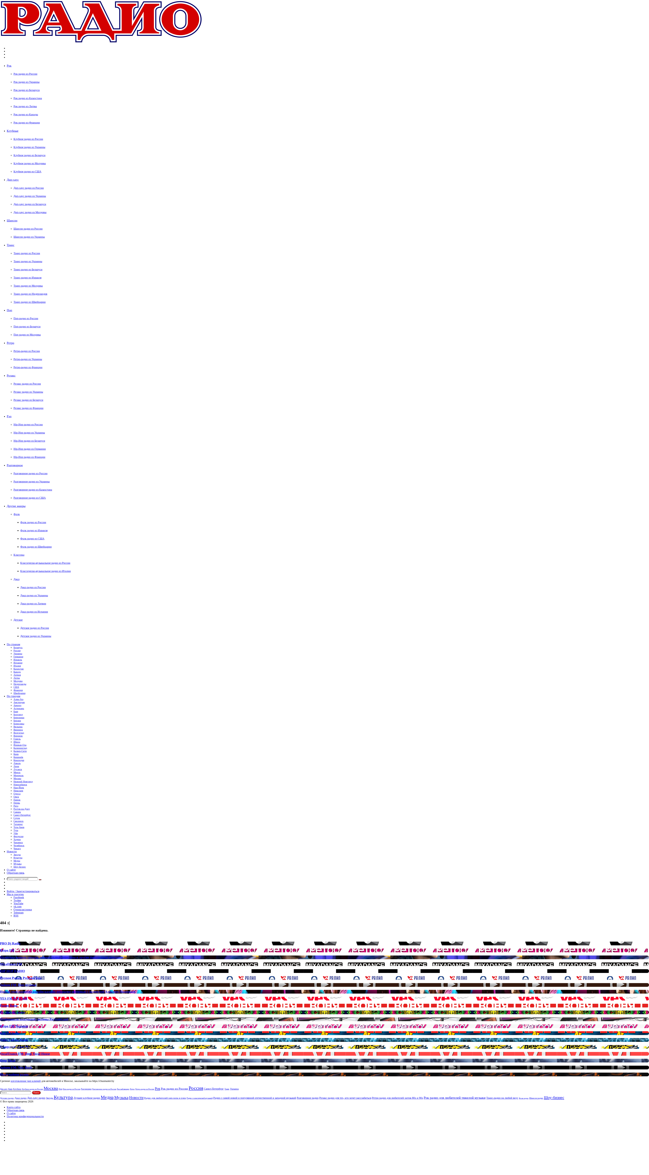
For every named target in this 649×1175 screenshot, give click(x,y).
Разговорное (15, 465)
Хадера (17, 839)
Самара (17, 812)
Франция (18, 690)
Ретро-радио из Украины (28, 359)
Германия (18, 656)
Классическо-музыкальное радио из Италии (45, 571)
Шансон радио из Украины (29, 236)
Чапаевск (18, 842)
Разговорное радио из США (30, 497)
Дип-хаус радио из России (29, 187)
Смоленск (18, 821)
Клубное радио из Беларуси (29, 155)
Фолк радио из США (32, 538)
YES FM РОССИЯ (13, 998)
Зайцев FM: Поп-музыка (18, 985)
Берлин (17, 720)
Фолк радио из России (33, 522)
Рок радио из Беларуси (27, 90)
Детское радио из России (34, 628)
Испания (18, 663)
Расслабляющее (123, 1089)
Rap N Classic (9, 1033)
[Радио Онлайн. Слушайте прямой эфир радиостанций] (101, 42)
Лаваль (17, 763)
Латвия (17, 675)
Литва (17, 678)
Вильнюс (18, 727)
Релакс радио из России (27, 383)
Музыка (17, 864)
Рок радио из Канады (26, 114)
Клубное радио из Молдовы (30, 163)
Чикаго (17, 848)
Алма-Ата (18, 699)
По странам (13, 644)
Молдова (18, 681)
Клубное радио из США (27, 171)
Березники (19, 717)
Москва (17, 778)
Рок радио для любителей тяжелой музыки (455, 1098)
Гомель (17, 739)
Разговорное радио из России (30, 473)
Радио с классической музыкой (200, 1098)
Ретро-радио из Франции (28, 367)
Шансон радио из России (28, 228)
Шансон (12, 220)
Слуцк (17, 818)
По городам (13, 696)
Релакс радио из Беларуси (28, 400)
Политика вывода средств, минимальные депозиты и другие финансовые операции (61, 957)
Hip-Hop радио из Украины (29, 432)
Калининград (20, 748)
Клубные (12, 131)
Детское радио (7, 1098)
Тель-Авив (19, 827)
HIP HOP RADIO (12, 971)
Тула (16, 830)
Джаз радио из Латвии (33, 603)
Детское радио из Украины (35, 636)
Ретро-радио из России (27, 351)
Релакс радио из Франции (28, 408)
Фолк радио (523, 1098)
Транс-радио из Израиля (27, 277)
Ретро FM (7, 950)
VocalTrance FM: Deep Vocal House (25, 1054)
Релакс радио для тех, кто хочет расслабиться (345, 1097)
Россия (17, 650)
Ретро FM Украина (14, 1026)
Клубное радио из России (28, 139)
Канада (17, 672)
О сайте (11, 869)
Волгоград (19, 733)
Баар (16, 711)
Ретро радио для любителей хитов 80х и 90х (397, 1097)
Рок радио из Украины (27, 82)
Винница (18, 730)
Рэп (9, 416)
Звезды (17, 854)
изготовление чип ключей (26, 1081)
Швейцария (19, 693)
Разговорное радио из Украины (32, 481)
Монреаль (18, 775)
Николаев (18, 790)
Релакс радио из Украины (28, 391)
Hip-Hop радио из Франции (29, 457)
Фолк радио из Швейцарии (36, 546)
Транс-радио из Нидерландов (30, 293)
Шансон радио (536, 1098)
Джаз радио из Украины (34, 595)
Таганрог (18, 824)
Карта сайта (13, 1107)
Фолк (17, 514)
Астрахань (19, 708)
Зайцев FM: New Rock (16, 1067)
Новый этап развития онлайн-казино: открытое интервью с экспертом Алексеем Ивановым (67, 991)
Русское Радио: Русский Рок (20, 978)
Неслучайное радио (14, 1074)
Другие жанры (16, 506)
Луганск (18, 769)
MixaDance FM (11, 964)
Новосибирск (20, 784)
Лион (16, 766)
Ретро (10, 343)
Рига (16, 806)
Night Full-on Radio (14, 1040)
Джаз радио (21, 1098)
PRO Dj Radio (10, 943)
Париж (17, 800)
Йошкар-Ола (20, 745)
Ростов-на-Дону (22, 809)
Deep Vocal (7, 1060)
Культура (18, 857)
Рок (9, 65)
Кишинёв (18, 757)
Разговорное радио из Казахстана (33, 489)
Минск (17, 772)
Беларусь (18, 647)
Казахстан (19, 669)
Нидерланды (20, 684)
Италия (17, 666)
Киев (16, 754)
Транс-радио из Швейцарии (30, 302)
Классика (19, 554)
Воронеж (18, 736)
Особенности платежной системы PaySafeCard (34, 1019)
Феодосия (18, 836)
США (16, 687)
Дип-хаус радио (36, 1097)
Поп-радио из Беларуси (27, 326)
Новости (12, 851)
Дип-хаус (13, 179)
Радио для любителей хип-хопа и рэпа (165, 1098)
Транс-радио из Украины (28, 261)
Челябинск (19, 845)
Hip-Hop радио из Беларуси (29, 440)
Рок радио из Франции (27, 122)
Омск (16, 797)
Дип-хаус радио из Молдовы (30, 212)
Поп (9, 310)
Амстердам (19, 702)
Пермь (17, 803)
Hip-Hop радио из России (28, 424)
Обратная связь (15, 872)
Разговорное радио (308, 1097)
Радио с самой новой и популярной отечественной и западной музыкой (254, 1097)
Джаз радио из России (33, 587)
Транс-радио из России (27, 253)
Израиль (18, 659)
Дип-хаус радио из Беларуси (30, 204)
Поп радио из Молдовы (27, 334)
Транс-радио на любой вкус (502, 1097)
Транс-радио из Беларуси (28, 269)
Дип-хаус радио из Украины (30, 196)
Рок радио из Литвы (25, 106)
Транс (10, 245)
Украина (18, 653)
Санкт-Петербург (22, 815)
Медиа (17, 861)
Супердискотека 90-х (15, 1047)
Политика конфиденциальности (25, 1116)
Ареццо (17, 705)
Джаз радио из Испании (34, 611)
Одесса (17, 794)
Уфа (16, 833)
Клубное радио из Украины (29, 147)
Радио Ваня (8, 1005)
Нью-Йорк (19, 787)
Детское (18, 619)
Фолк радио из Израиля (33, 530)
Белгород (18, 714)
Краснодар (19, 760)
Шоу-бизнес (20, 867)
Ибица (17, 742)
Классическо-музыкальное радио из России (45, 563)
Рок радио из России (25, 73)
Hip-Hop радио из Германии (30, 448)
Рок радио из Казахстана (28, 98)
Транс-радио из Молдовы (28, 285)
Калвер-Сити (20, 751)
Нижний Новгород (23, 781)
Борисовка (19, 723)
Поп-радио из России (26, 318)
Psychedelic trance (12, 1012)
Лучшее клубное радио (87, 1098)
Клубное (17, 1089)
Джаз (16, 579)
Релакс (11, 375)
